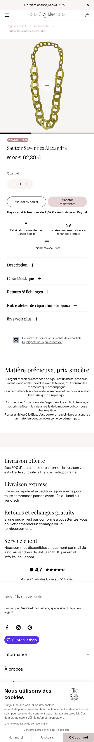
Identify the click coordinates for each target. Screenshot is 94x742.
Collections (41, 26)
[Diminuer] (11, 184)
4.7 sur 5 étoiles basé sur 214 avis (47, 579)
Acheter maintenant (67, 202)
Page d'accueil (16, 26)
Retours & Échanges (25, 291)
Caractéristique (21, 278)
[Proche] (88, 5)
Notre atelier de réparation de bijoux (38, 305)
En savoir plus (19, 318)
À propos (13, 669)
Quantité (13, 173)
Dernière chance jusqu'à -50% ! (45, 5)
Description (17, 264)
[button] (7, 15)
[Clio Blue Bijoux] (47, 15)
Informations (17, 654)
